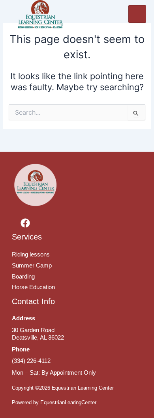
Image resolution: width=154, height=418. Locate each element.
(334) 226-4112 (31, 360)
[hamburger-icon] (137, 14)
